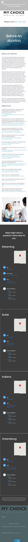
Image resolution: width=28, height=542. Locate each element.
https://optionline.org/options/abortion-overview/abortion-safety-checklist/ (11, 171)
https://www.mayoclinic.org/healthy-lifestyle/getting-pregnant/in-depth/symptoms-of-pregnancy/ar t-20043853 (14, 165)
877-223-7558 (20, 22)
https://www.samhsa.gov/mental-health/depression (13, 191)
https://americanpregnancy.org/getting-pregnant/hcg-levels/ (11, 144)
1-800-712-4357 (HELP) (12, 275)
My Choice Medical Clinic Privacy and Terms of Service (14, 526)
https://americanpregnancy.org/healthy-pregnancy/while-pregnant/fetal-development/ (12, 131)
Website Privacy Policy (14, 523)
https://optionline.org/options (9, 180)
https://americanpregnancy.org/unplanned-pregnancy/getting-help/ (11, 138)
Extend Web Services (17, 532)
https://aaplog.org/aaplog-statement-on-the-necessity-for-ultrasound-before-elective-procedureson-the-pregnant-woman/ (14, 124)
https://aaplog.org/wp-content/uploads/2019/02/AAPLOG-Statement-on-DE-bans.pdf (13, 114)
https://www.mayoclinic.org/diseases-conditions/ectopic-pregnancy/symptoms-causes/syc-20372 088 (11, 157)
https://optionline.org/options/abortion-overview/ (13, 176)
